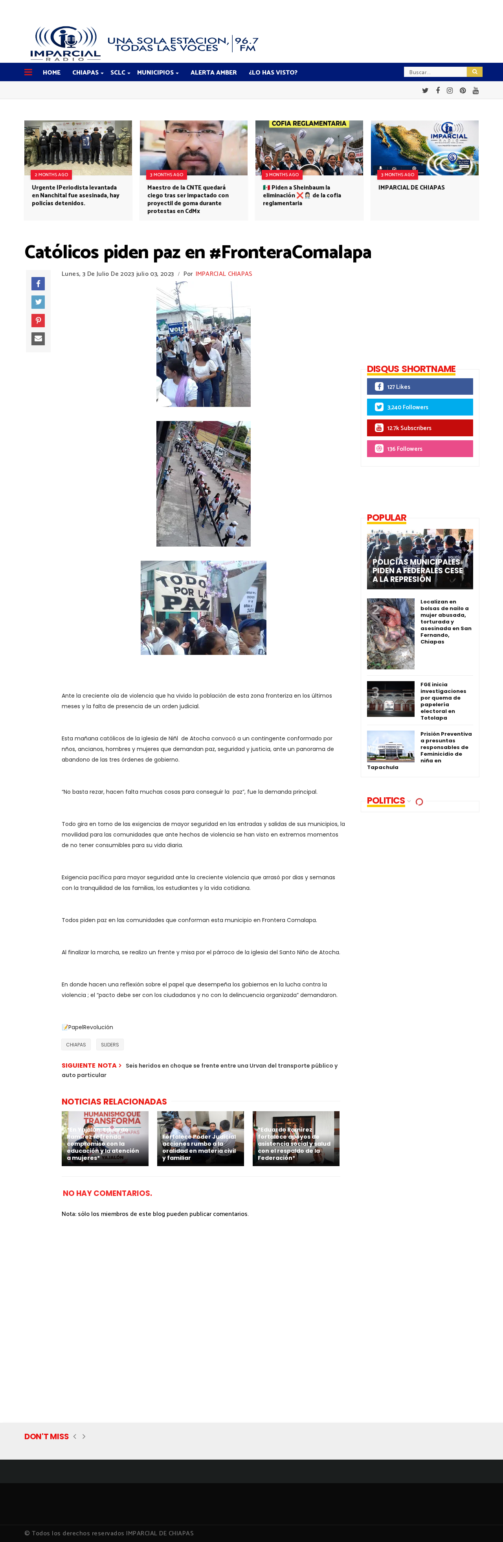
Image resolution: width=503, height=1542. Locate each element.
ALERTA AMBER (214, 72)
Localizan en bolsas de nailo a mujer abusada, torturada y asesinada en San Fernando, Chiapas (446, 621)
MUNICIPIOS (155, 72)
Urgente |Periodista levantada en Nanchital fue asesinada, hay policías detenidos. (75, 195)
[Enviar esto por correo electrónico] (38, 339)
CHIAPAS (85, 72)
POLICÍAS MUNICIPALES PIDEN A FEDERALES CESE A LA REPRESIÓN (418, 571)
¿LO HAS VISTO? (273, 72)
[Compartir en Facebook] (38, 283)
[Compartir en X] (38, 302)
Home (52, 72)
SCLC (117, 72)
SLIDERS (110, 1044)
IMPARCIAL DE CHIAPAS (411, 188)
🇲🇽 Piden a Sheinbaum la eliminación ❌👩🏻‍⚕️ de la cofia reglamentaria (302, 195)
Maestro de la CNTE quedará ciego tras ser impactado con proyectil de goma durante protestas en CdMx (188, 199)
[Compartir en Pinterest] (38, 320)
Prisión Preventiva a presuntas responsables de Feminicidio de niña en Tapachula (419, 751)
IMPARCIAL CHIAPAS (224, 274)
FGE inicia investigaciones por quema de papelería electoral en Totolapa (443, 701)
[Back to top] (483, 1523)
